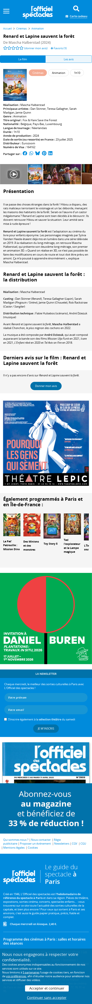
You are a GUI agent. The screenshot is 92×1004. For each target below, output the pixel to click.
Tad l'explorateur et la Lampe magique (72, 546)
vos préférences (16, 976)
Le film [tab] (22, 59)
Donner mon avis (46, 386)
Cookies (33, 847)
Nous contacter (41, 840)
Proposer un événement (35, 843)
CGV (74, 843)
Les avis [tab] (69, 59)
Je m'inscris (46, 728)
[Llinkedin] (50, 154)
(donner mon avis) (35, 48)
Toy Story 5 (51, 544)
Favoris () (60, 48)
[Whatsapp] (31, 154)
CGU (83, 843)
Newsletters (61, 843)
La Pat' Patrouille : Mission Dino (11, 545)
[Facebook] (25, 154)
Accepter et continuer (46, 988)
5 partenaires (31, 972)
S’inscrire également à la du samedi (41, 719)
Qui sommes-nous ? (15, 840)
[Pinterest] (44, 154)
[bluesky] (38, 154)
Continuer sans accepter (47, 997)
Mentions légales (14, 847)
